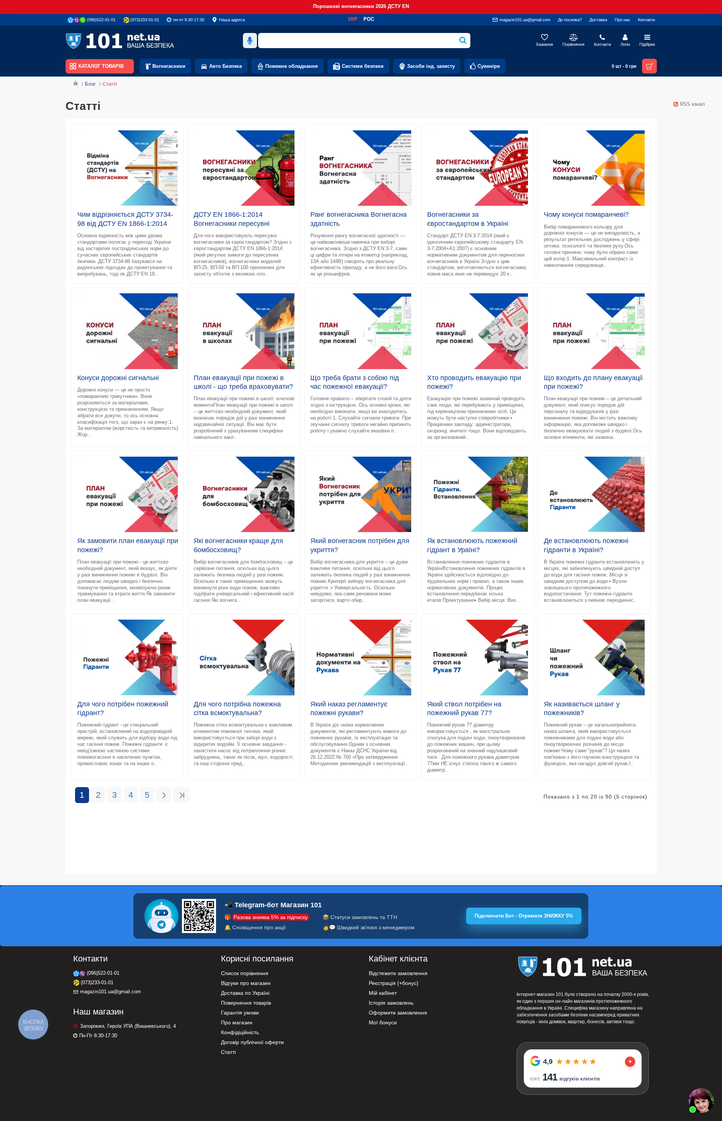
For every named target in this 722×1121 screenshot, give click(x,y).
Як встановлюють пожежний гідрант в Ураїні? (472, 545)
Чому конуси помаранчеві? (586, 214)
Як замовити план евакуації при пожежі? (127, 545)
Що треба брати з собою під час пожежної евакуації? (354, 382)
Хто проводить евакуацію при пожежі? (474, 382)
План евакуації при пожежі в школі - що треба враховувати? (243, 382)
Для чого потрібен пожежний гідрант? (122, 708)
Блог (90, 84)
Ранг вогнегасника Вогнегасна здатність (358, 219)
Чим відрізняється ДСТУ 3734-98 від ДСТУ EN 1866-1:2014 (125, 219)
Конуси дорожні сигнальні (118, 378)
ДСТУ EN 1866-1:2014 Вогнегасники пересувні (231, 219)
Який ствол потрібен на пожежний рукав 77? (464, 708)
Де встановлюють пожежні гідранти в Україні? (586, 545)
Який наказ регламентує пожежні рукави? (348, 708)
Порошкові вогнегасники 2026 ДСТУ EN (361, 6)
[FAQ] (701, 1100)
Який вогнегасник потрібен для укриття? (359, 545)
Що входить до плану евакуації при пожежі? (593, 382)
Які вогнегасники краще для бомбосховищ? (238, 545)
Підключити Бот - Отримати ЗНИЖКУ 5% (524, 916)
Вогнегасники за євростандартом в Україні (467, 219)
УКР (352, 19)
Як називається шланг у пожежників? (582, 708)
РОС (368, 19)
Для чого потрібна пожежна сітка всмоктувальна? (237, 708)
